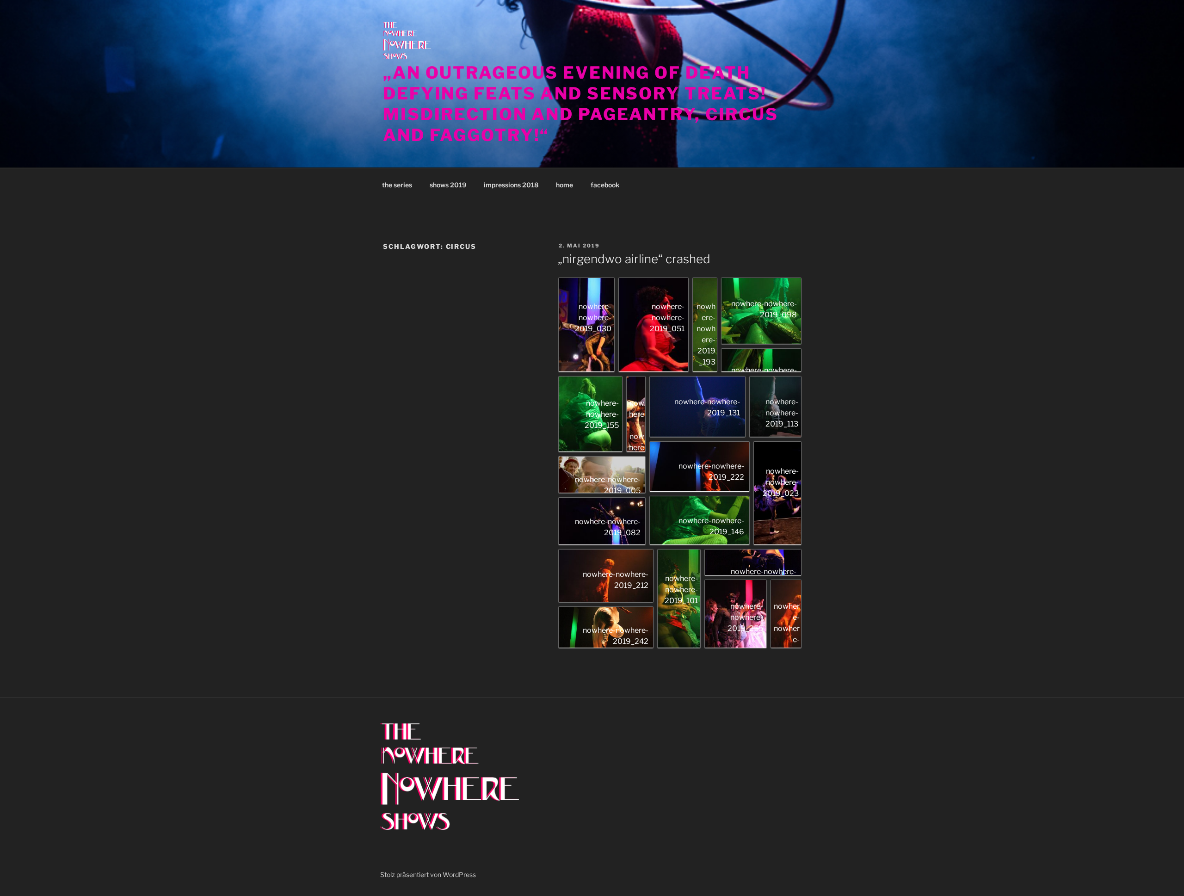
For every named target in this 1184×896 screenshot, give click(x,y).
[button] (586, 325)
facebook (605, 185)
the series (397, 185)
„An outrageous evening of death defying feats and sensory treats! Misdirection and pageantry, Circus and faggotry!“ (580, 103)
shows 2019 (448, 185)
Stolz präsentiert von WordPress (428, 874)
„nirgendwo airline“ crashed (634, 259)
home (564, 185)
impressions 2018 (511, 185)
